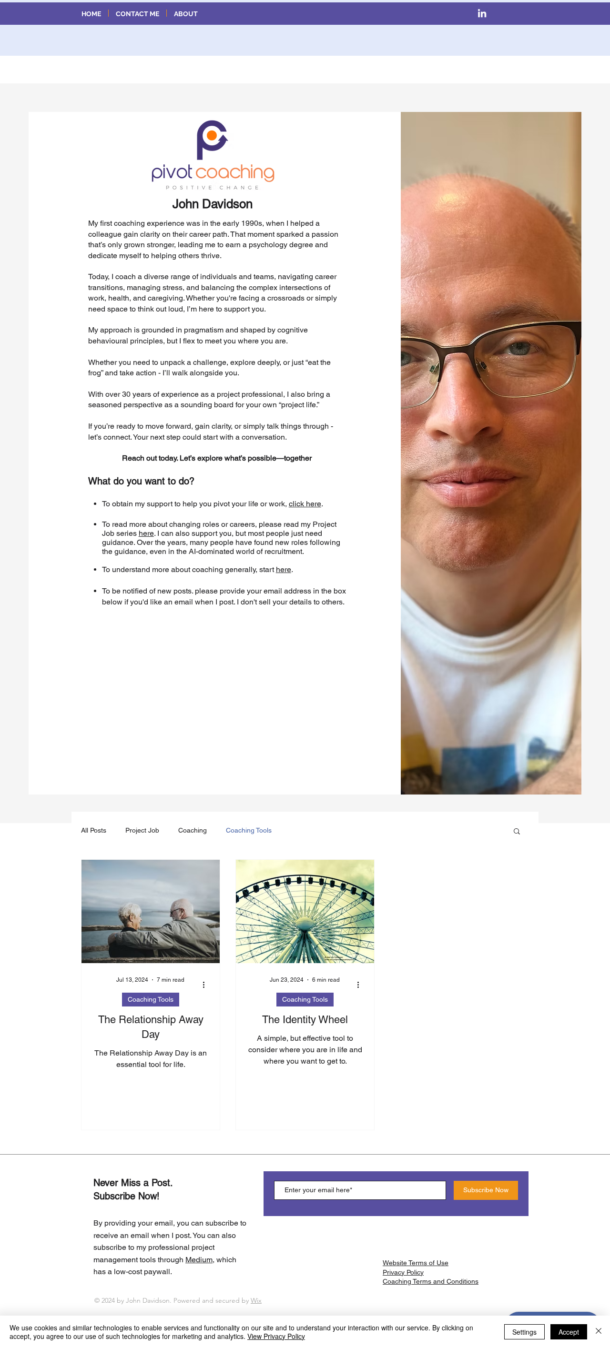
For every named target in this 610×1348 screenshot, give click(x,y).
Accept (569, 1332)
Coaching (192, 830)
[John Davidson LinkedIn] (482, 13)
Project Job (142, 830)
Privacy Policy (403, 1272)
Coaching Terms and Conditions (430, 1281)
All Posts (93, 830)
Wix (256, 1300)
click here (305, 503)
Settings (524, 1332)
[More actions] (207, 984)
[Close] (598, 1331)
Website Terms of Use (415, 1263)
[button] (516, 832)
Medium (199, 1259)
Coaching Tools (249, 830)
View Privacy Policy (276, 1336)
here (146, 533)
